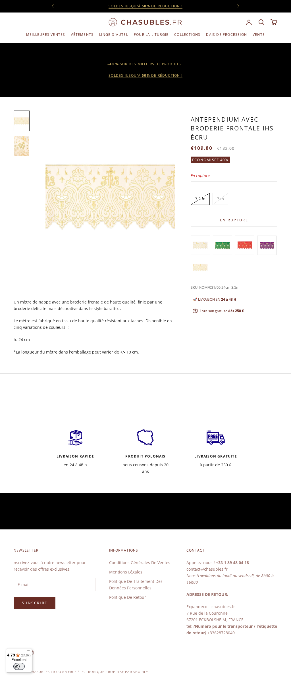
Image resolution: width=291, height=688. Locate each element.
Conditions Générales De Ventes (139, 562)
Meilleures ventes (45, 34)
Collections (187, 34)
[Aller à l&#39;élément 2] (22, 146)
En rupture (234, 220)
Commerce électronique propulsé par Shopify (102, 672)
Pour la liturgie (151, 34)
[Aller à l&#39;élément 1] (22, 121)
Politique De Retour (127, 597)
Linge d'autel (113, 34)
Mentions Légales (125, 572)
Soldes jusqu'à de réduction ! (145, 6)
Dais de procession (226, 34)
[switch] (19, 666)
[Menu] (28, 651)
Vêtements (82, 34)
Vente (259, 34)
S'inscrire (34, 602)
